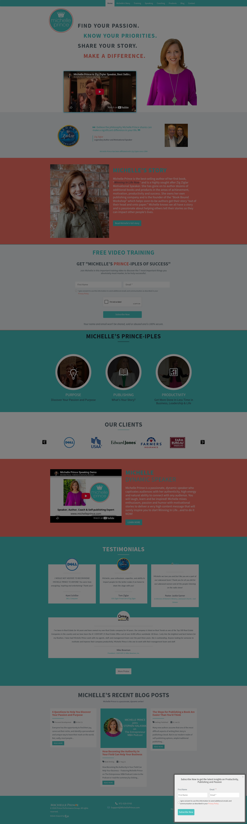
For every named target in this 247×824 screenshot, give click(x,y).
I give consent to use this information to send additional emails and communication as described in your (206, 802)
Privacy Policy (213, 803)
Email (213, 789)
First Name (182, 789)
